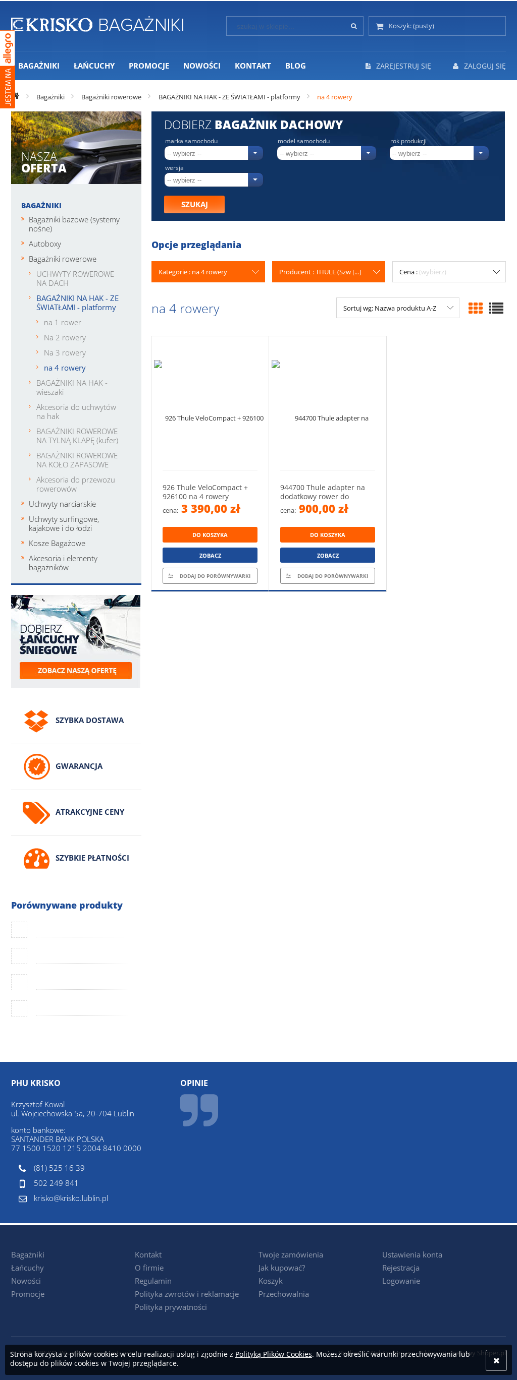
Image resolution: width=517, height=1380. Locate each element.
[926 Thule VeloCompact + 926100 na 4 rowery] (210, 403)
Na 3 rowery (65, 352)
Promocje (27, 1294)
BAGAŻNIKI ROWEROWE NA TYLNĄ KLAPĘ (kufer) (77, 435)
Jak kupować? (281, 1268)
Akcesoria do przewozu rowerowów (75, 484)
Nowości (26, 1281)
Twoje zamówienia (290, 1254)
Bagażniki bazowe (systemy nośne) (74, 223)
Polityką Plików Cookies (273, 1354)
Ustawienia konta (412, 1254)
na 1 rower (62, 322)
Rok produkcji (408, 141)
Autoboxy (45, 243)
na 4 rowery (65, 368)
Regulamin (153, 1281)
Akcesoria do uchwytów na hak (76, 411)
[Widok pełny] (496, 308)
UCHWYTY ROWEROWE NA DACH (75, 278)
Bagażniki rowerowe (62, 259)
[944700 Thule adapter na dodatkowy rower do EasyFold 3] (327, 403)
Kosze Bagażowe (57, 543)
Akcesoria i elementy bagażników (63, 562)
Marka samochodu (191, 141)
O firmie (149, 1268)
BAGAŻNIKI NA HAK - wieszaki (72, 387)
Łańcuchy (27, 1268)
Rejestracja (401, 1268)
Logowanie (401, 1281)
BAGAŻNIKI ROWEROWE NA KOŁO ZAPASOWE (77, 459)
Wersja (174, 168)
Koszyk (270, 1281)
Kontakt (148, 1254)
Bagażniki (41, 205)
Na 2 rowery (65, 337)
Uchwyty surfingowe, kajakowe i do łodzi (64, 523)
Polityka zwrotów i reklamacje (187, 1294)
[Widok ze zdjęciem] (476, 308)
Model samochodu (304, 141)
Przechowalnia (283, 1294)
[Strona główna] (97, 22)
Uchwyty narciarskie (62, 504)
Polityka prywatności (171, 1307)
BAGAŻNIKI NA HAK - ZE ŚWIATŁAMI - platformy (77, 302)
